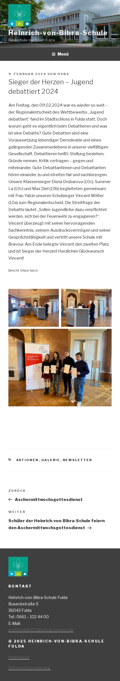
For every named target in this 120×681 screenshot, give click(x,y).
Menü (63, 54)
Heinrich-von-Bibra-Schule (58, 33)
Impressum (19, 657)
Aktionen (27, 460)
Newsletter (77, 460)
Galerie (50, 460)
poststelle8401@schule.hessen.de (40, 629)
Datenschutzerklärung (29, 667)
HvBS (63, 74)
